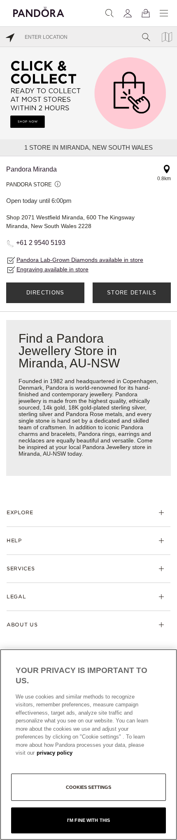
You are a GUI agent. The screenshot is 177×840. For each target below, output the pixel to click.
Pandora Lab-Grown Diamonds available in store (79, 259)
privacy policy (54, 753)
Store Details (131, 292)
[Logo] (38, 10)
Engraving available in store (52, 269)
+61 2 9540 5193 (40, 242)
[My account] (128, 13)
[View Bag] (146, 13)
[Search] (109, 13)
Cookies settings (89, 787)
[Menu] (164, 13)
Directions (45, 292)
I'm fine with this (88, 820)
